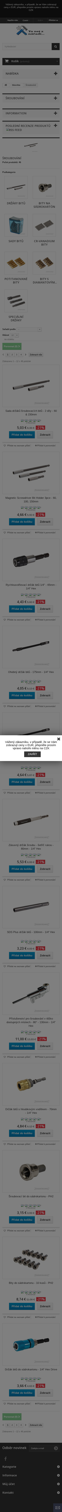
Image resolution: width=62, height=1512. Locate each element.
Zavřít (32, 754)
